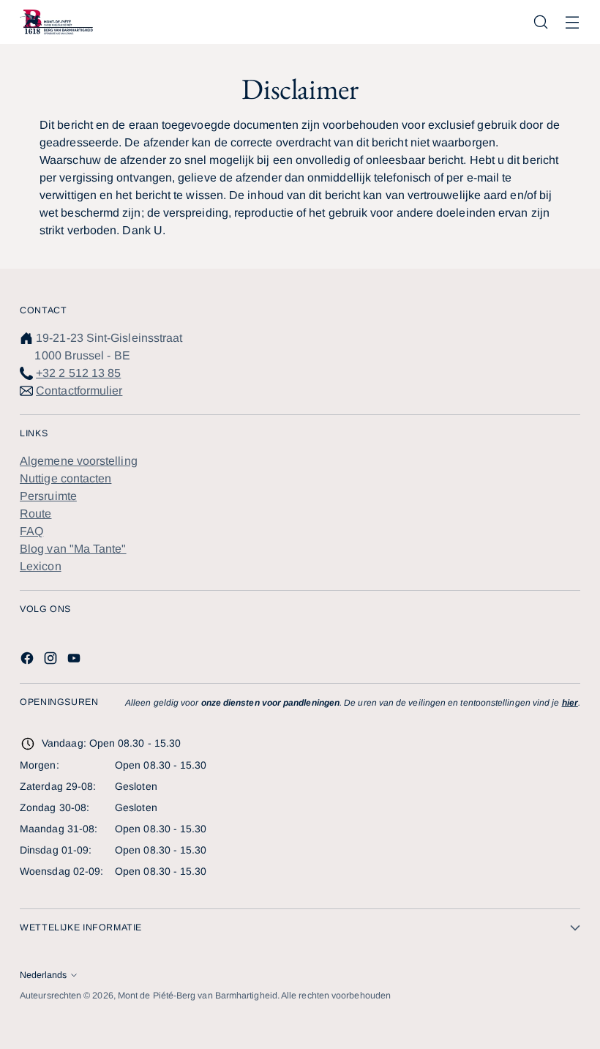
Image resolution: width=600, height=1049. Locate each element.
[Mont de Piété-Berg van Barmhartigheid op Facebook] (28, 661)
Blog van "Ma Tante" (73, 548)
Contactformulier (79, 390)
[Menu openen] (573, 22)
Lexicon (40, 566)
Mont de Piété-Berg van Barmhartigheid (197, 995)
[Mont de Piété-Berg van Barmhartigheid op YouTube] (75, 661)
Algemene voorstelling (79, 461)
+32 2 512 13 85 (78, 373)
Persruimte (48, 496)
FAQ (31, 531)
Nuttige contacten (65, 478)
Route (35, 513)
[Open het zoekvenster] (541, 22)
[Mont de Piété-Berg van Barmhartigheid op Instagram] (52, 661)
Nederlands (43, 975)
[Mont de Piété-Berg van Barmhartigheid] (56, 22)
